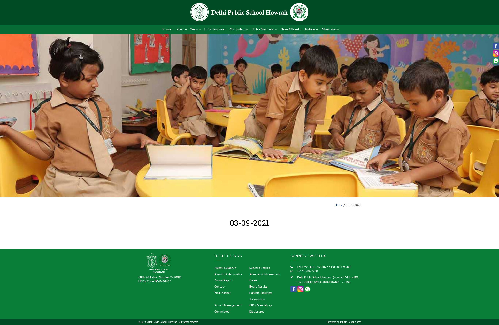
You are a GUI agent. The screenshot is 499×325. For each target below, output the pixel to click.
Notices (310, 29)
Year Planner (222, 293)
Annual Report (223, 280)
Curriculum (238, 29)
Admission (329, 29)
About (181, 29)
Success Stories (260, 268)
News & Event (290, 29)
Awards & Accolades (228, 274)
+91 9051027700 (307, 271)
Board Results (258, 286)
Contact (219, 286)
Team (194, 29)
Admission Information (265, 274)
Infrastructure (214, 29)
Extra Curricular (263, 29)
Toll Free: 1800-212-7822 (312, 267)
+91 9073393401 (341, 267)
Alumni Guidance (225, 268)
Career (254, 280)
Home (166, 29)
